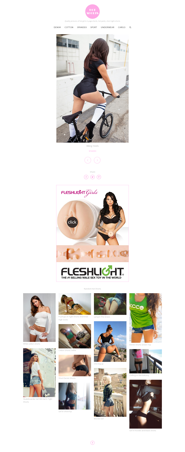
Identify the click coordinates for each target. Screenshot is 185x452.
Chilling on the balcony (139, 375)
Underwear (107, 27)
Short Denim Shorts (67, 378)
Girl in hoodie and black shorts (142, 430)
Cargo (121, 27)
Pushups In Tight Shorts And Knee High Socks (73, 318)
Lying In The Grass (102, 316)
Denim (57, 27)
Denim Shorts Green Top (140, 344)
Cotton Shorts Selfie (67, 350)
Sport (93, 27)
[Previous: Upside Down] (88, 160)
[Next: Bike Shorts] (97, 160)
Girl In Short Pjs (65, 411)
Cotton (69, 27)
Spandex (82, 27)
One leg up (98, 363)
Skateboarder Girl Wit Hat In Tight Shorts (37, 400)
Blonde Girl (99, 418)
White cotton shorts (31, 343)
